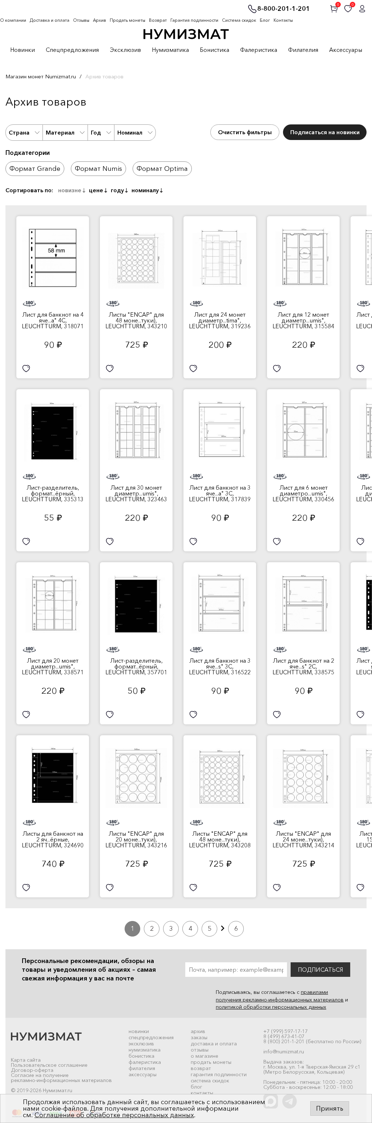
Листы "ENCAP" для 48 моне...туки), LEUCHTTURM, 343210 (136, 320)
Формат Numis (98, 169)
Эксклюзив (125, 50)
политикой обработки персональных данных (271, 1007)
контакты (202, 1093)
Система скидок (239, 20)
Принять (329, 1108)
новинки (139, 1031)
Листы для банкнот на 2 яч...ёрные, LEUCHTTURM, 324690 (53, 839)
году (117, 190)
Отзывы (81, 20)
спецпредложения (151, 1037)
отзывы (200, 1049)
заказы (199, 1037)
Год (96, 132)
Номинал (129, 132)
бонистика (141, 1056)
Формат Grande (34, 169)
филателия (142, 1068)
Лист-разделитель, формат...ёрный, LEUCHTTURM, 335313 (53, 493)
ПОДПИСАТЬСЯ (320, 969)
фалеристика (145, 1062)
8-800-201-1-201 (283, 9)
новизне (69, 190)
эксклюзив (141, 1043)
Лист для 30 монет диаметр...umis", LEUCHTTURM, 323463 (136, 493)
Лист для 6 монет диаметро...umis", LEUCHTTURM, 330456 (303, 493)
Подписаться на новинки (325, 132)
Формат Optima (162, 169)
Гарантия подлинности (194, 20)
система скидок (210, 1080)
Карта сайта (26, 1060)
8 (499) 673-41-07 (283, 1036)
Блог (265, 20)
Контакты (283, 20)
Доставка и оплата (49, 20)
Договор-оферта (32, 1070)
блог (196, 1086)
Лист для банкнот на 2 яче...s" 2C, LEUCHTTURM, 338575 (303, 666)
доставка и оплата (214, 1043)
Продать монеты (127, 20)
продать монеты (211, 1062)
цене (96, 190)
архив (198, 1031)
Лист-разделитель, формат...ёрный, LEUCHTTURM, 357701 (136, 666)
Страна (19, 132)
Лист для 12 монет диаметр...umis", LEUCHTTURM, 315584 (303, 320)
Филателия (303, 50)
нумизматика (145, 1049)
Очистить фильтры (245, 132)
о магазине (204, 1056)
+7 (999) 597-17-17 (285, 1031)
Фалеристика (258, 50)
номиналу (145, 190)
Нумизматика (170, 50)
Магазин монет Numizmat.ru (40, 76)
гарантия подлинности (219, 1074)
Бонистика (214, 50)
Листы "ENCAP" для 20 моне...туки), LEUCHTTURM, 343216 (136, 839)
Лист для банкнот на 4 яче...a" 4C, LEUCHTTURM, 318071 (53, 320)
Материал (60, 132)
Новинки (22, 50)
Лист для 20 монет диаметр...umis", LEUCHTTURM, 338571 (53, 666)
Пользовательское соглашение (49, 1065)
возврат (201, 1068)
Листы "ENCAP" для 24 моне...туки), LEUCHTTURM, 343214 (303, 839)
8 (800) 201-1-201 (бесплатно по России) (312, 1041)
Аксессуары (345, 50)
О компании (13, 20)
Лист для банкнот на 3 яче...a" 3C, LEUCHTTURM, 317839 (220, 493)
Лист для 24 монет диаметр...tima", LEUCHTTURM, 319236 (220, 320)
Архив (99, 20)
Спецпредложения (72, 50)
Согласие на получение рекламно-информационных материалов (61, 1077)
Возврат (158, 20)
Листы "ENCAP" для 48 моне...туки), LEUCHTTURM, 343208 (220, 839)
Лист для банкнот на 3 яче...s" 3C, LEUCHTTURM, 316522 (220, 666)
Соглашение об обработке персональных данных (114, 1115)
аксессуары (143, 1074)
